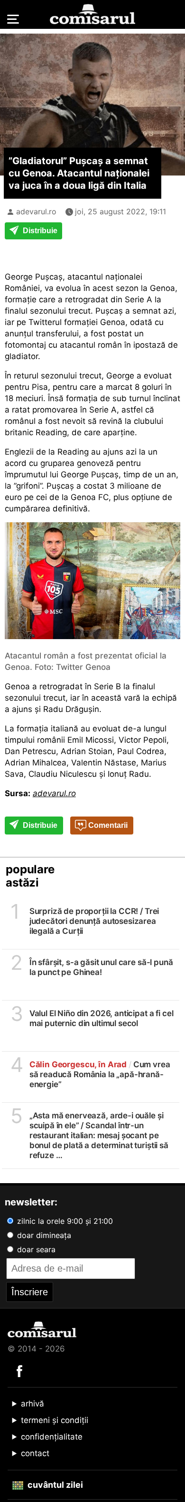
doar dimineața (43, 1235)
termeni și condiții (54, 1420)
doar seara (35, 1249)
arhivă (32, 1403)
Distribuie (39, 231)
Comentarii (107, 825)
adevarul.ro (36, 211)
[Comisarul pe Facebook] (19, 1370)
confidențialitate (52, 1436)
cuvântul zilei (54, 1485)
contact (35, 1453)
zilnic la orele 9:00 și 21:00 (64, 1221)
